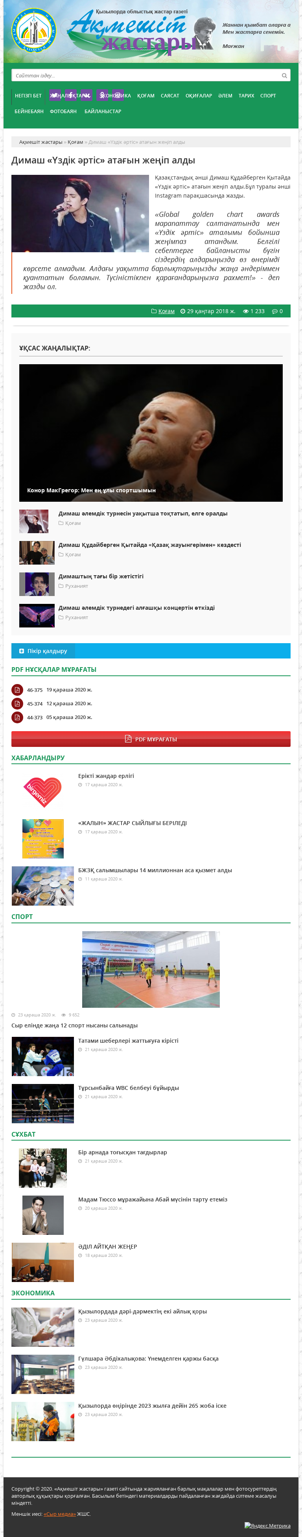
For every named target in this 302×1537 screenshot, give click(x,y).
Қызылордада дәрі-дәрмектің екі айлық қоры (142, 1311)
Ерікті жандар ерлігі (106, 776)
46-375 (34, 689)
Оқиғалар (199, 95)
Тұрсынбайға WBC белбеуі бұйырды (128, 1087)
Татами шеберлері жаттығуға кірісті (128, 1040)
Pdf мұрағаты (156, 739)
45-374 (34, 703)
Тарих (246, 95)
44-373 (34, 717)
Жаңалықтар (67, 95)
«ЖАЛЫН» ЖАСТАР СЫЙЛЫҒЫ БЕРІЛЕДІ (132, 823)
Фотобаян (63, 111)
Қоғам (146, 95)
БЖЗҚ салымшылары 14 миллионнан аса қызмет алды (155, 870)
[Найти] (284, 75)
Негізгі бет (28, 95)
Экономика (115, 95)
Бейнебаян (29, 111)
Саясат (170, 95)
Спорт (268, 95)
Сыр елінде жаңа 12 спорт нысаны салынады (74, 1025)
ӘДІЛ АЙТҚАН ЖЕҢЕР (107, 1246)
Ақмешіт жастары (151, 34)
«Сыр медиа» (60, 1513)
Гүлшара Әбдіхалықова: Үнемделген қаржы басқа (148, 1358)
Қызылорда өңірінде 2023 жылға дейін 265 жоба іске (152, 1405)
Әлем (225, 95)
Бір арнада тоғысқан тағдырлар (122, 1152)
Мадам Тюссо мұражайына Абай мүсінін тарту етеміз (152, 1199)
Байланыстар (103, 111)
